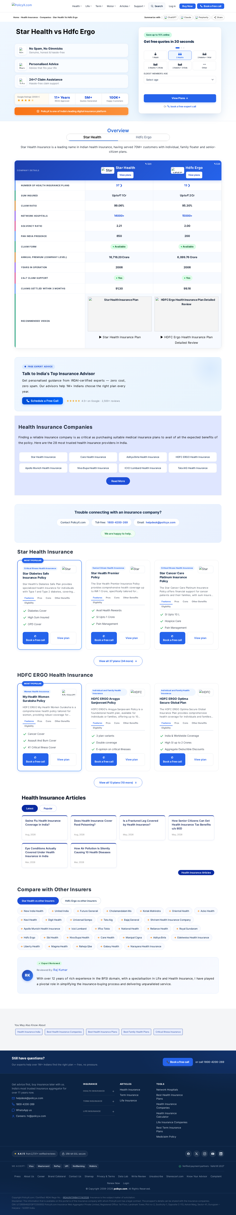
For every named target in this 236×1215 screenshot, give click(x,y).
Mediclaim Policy (166, 1136)
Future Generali (89, 910)
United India (62, 910)
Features (29, 598)
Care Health (107, 937)
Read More (118, 481)
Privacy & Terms (106, 1176)
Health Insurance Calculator (166, 1115)
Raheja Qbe (85, 946)
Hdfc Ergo (144, 137)
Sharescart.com (174, 1176)
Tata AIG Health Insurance (193, 468)
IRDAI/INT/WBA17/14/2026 (76, 1197)
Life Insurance (128, 1100)
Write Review (138, 1176)
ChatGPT (172, 17)
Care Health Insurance (93, 456)
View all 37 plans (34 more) (118, 661)
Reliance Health (159, 928)
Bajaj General (131, 919)
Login (126, 1183)
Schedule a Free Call (44, 401)
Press (17, 1176)
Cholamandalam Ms (120, 910)
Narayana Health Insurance (146, 946)
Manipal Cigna (134, 937)
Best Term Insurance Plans (168, 1129)
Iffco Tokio (104, 928)
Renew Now (113, 1183)
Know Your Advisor (197, 1176)
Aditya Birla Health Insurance (142, 456)
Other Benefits (62, 598)
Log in (172, 6)
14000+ (119, 215)
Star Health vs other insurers (38, 900)
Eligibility (29, 603)
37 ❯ (119, 185)
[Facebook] (188, 1153)
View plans (125, 175)
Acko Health (207, 910)
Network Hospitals (167, 1089)
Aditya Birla (159, 937)
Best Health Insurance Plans (102, 1031)
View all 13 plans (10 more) (118, 782)
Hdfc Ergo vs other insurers (81, 900)
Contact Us (75, 1176)
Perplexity (203, 17)
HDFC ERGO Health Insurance (193, 456)
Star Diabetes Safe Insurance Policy (36, 575)
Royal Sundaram (188, 928)
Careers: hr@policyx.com (31, 1116)
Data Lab (123, 1176)
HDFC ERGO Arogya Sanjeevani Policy (105, 701)
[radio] (155, 55)
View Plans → (180, 98)
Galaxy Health (111, 946)
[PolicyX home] (25, 6)
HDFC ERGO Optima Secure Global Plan (174, 701)
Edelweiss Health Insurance (193, 937)
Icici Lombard (79, 928)
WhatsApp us (24, 1110)
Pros (39, 598)
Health (76, 6)
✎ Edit (148, 163)
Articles (125, 6)
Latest (29, 808)
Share (220, 17)
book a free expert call (183, 106)
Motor (111, 6)
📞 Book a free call (177, 1061)
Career (41, 1176)
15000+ (187, 215)
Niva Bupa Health (79, 937)
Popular (48, 808)
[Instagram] (204, 1153)
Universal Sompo (82, 919)
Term (99, 6)
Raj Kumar (60, 970)
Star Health (92, 137)
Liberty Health (32, 946)
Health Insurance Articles (196, 872)
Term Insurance (129, 1094)
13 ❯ (187, 185)
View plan (63, 637)
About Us (29, 1176)
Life (88, 6)
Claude (187, 17)
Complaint (216, 1176)
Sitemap (89, 1176)
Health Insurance (130, 1089)
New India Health (33, 910)
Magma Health (59, 946)
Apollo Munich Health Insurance (43, 468)
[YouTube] (212, 1153)
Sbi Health (52, 937)
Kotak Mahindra (152, 910)
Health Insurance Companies (166, 1106)
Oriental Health (180, 910)
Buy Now (187, 6)
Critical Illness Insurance (168, 1031)
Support (139, 6)
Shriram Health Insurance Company (170, 919)
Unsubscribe (156, 1176)
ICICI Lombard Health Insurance (143, 468)
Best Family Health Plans (136, 1031)
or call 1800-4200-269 (209, 1061)
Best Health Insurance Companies (64, 1031)
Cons (48, 598)
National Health (130, 928)
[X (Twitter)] (196, 1153)
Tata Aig (108, 919)
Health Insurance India (28, 1031)
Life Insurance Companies (171, 1122)
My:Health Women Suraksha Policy (36, 699)
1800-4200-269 (117, 522)
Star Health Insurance (43, 456)
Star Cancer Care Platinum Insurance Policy (173, 577)
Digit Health (55, 919)
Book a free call (212, 6)
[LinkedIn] (221, 1153)
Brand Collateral (57, 1176)
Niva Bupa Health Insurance (93, 468)
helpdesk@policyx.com (161, 522)
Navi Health (30, 919)
